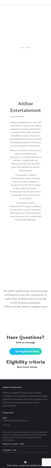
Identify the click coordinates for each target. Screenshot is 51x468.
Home (22, 47)
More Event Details (27, 367)
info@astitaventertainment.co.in (15, 420)
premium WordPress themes (33, 465)
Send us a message (25, 342)
